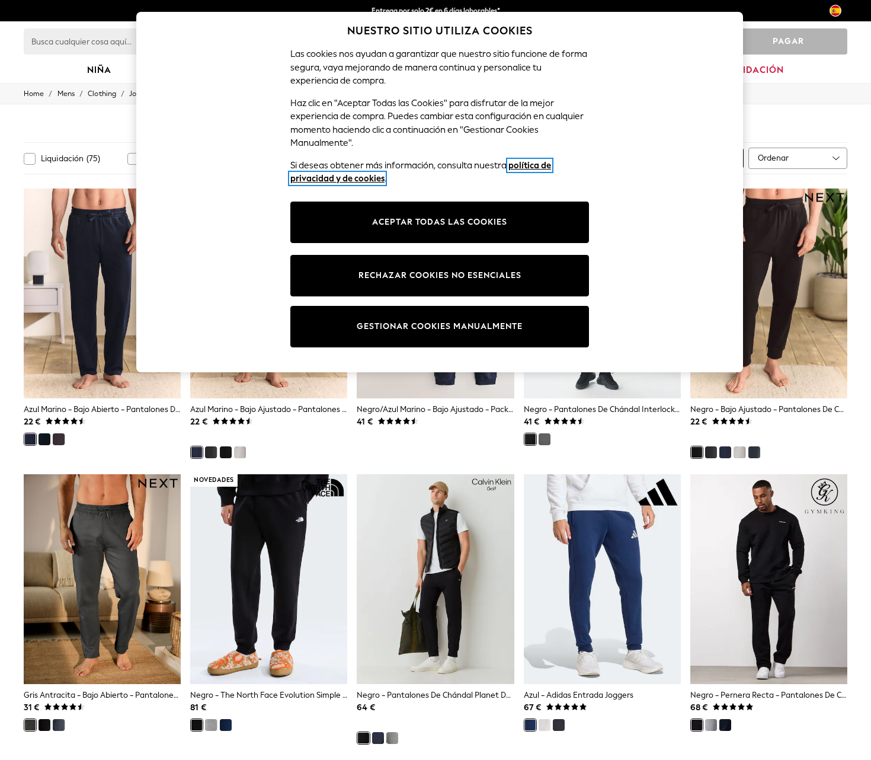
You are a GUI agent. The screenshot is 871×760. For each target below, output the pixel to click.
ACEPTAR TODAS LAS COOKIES (439, 222)
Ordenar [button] (773, 158)
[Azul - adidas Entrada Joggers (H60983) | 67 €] (602, 579)
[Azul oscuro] (378, 738)
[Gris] (59, 439)
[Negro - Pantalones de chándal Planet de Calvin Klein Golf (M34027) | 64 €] (435, 579)
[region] (439, 192)
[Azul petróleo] (754, 452)
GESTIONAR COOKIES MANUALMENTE (440, 326)
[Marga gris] (240, 452)
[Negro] (44, 439)
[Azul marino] (30, 439)
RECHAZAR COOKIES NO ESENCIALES (439, 275)
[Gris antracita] (30, 725)
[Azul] (226, 725)
